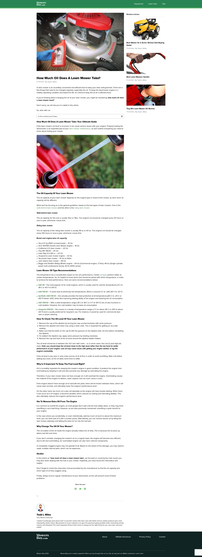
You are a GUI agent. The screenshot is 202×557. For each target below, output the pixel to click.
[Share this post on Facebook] (76, 488)
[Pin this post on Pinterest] (85, 488)
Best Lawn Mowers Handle (137, 77)
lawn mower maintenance (79, 128)
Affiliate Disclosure (123, 536)
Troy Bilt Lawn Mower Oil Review (140, 108)
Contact (162, 536)
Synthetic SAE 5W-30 (47, 296)
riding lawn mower (81, 207)
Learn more (139, 553)
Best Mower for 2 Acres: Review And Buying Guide (145, 43)
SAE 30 (41, 285)
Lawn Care (152, 4)
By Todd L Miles (51, 82)
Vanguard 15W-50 (45, 309)
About (104, 536)
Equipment (138, 4)
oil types (103, 274)
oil (38, 496)
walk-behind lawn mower (47, 207)
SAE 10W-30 (43, 302)
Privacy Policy (145, 536)
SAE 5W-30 (43, 291)
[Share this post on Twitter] (80, 488)
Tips (163, 4)
